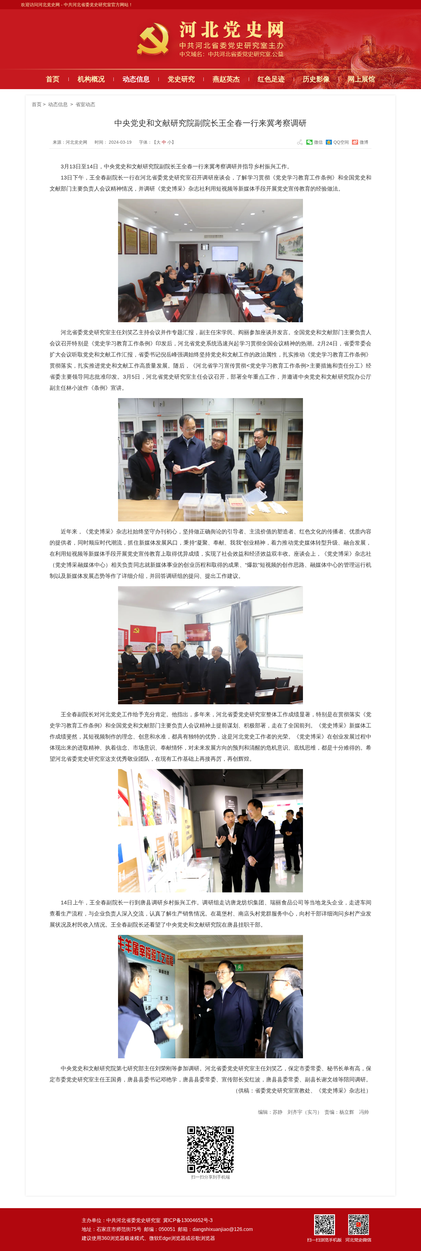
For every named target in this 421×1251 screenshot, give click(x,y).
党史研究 (181, 79)
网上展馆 (361, 79)
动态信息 (136, 79)
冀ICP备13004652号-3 (188, 1220)
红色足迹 (271, 79)
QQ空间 (341, 142)
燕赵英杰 (226, 79)
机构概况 (91, 79)
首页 (52, 79)
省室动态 (85, 104)
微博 (364, 142)
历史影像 (316, 79)
